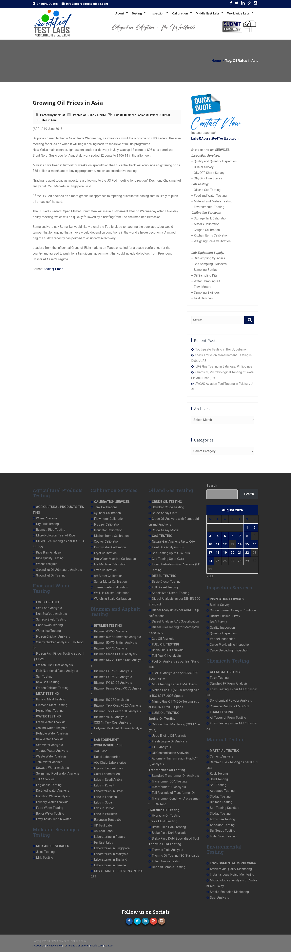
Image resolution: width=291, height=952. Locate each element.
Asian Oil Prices (148, 115)
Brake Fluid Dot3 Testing (169, 827)
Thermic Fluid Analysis (167, 850)
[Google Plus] (249, 4)
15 (247, 544)
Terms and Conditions (76, 945)
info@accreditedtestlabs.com (87, 4)
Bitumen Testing (221, 802)
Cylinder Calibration (107, 513)
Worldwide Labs (238, 13)
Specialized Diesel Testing (170, 593)
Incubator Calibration (108, 530)
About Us (39, 945)
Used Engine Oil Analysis (169, 735)
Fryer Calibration (105, 553)
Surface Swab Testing (51, 619)
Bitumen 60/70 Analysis (110, 648)
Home (216, 60)
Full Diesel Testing (165, 587)
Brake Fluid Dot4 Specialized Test (175, 838)
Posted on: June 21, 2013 (89, 115)
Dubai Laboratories (107, 757)
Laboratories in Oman (109, 791)
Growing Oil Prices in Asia (68, 102)
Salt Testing (44, 676)
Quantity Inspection (223, 633)
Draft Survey (218, 622)
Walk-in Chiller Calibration (111, 593)
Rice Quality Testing (50, 558)
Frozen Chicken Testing (52, 688)
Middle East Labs (208, 13)
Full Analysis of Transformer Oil (173, 793)
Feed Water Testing (49, 808)
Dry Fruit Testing (47, 524)
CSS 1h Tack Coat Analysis (112, 722)
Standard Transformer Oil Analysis (175, 776)
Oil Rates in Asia (46, 120)
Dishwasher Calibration (110, 547)
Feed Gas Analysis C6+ (168, 547)
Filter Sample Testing (166, 861)
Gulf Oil (165, 115)
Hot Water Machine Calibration (115, 559)
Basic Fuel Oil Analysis (168, 650)
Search (211, 485)
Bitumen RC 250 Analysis (111, 700)
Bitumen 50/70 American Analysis (117, 637)
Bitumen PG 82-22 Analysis (113, 683)
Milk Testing (44, 857)
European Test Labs (108, 820)
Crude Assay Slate (164, 513)
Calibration (180, 13)
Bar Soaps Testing (222, 830)
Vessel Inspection (222, 639)
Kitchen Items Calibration (111, 536)
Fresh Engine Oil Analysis (169, 741)
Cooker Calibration (106, 541)
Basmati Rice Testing (50, 530)
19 (225, 553)
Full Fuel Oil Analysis (166, 656)
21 (240, 553)
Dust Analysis (219, 897)
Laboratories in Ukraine (110, 865)
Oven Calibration (105, 570)
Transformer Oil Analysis (169, 787)
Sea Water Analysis (49, 745)
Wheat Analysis (46, 518)
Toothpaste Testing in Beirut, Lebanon (221, 349)
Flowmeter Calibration (109, 519)
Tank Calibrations (106, 507)
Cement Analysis (221, 756)
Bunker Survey (220, 605)
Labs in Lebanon (105, 797)
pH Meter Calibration (108, 576)
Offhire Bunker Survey (225, 616)
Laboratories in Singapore (112, 848)
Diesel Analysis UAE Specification (175, 621)
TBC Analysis (45, 779)
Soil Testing (218, 785)
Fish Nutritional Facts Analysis (57, 671)
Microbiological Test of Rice (55, 535)
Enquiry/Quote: (47, 4)
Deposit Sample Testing (168, 867)
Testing (137, 13)
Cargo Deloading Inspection (229, 650)
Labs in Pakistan (105, 814)
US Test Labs (103, 831)
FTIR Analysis (161, 747)
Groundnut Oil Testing (51, 575)
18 (217, 553)
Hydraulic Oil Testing (166, 815)
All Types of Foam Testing (228, 717)
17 (210, 553)
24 (210, 561)
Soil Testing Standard (224, 808)
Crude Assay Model (165, 530)
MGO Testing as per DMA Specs (174, 684)
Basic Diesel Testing (166, 581)
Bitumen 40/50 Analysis (110, 631)
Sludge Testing (220, 796)
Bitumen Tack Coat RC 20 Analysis (117, 705)
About (119, 13)
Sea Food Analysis (49, 608)
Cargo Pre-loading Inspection (230, 644)
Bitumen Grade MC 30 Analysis (115, 654)
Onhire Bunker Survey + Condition (233, 610)
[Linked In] (243, 4)
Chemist (59, 115)
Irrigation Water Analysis (53, 796)
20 (232, 553)
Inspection (157, 13)
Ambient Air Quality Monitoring (231, 869)
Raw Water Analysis (50, 739)
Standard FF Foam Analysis (229, 683)
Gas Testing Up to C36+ (168, 559)
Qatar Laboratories (107, 774)
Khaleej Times (53, 269)
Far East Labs (103, 842)
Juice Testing (45, 852)
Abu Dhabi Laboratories (110, 762)
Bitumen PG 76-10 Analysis (113, 671)
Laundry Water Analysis (52, 802)
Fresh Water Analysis (51, 722)
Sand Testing (219, 779)
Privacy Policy (54, 945)
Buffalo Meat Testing (50, 699)
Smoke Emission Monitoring (229, 892)
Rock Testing (219, 773)
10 (210, 544)
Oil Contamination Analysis (170, 753)
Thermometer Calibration (111, 587)
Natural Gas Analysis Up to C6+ (173, 541)
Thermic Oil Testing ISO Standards (175, 855)
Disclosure (96, 945)
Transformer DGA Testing (169, 781)
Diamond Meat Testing (51, 705)
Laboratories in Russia (109, 837)
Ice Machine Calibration (110, 564)
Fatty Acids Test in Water (53, 819)
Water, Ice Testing (48, 631)
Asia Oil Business (125, 115)
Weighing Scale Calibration (112, 599)
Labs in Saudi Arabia (108, 780)
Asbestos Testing (222, 791)
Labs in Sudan (103, 802)
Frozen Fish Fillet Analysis (54, 665)
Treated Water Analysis (52, 751)
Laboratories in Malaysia (111, 854)
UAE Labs (100, 751)
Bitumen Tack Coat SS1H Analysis (117, 711)
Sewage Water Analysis (52, 768)
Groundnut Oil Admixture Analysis (59, 570)
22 (247, 553)
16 (254, 544)
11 (217, 544)
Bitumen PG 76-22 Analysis (113, 677)
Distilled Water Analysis (52, 790)
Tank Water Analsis (49, 762)
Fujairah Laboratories (108, 768)
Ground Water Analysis (51, 728)
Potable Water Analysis (52, 733)
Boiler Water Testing (50, 813)
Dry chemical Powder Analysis (231, 700)
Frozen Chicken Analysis (53, 636)
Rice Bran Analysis (49, 552)
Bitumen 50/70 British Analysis (115, 643)
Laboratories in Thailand (110, 859)
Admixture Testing (222, 819)
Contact (108, 945)
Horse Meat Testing (50, 711)
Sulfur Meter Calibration (110, 581)
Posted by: (47, 115)
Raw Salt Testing (47, 682)
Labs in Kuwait (104, 785)
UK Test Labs (103, 825)
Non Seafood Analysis (51, 614)
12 (225, 544)
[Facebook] (231, 4)
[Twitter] (237, 4)
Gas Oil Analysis (163, 639)
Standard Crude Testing (168, 507)
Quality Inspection (222, 627)
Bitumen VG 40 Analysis (110, 717)
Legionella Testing (49, 785)
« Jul (209, 576)
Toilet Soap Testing (223, 836)
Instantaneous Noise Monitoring (232, 874)
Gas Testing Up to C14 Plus (171, 553)
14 (240, 544)
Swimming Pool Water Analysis (57, 773)
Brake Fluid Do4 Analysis (169, 833)
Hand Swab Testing (49, 625)
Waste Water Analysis (51, 756)
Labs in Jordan (104, 808)
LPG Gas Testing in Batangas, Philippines (223, 366)
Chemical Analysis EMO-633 (229, 706)
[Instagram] (255, 4)
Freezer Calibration (107, 524)
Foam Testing (219, 678)
